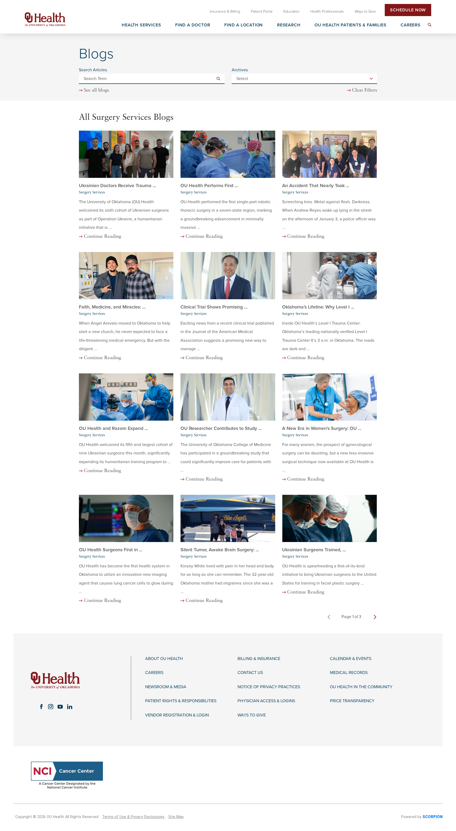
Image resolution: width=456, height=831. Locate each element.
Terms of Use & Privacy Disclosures (133, 817)
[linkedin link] (69, 706)
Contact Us (250, 672)
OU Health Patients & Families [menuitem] (350, 25)
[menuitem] (429, 24)
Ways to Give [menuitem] (365, 11)
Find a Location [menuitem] (243, 25)
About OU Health (164, 658)
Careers (154, 672)
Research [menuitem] (288, 25)
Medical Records (349, 672)
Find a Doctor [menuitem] (192, 25)
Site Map (176, 817)
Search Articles (93, 70)
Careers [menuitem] (411, 25)
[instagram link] (50, 706)
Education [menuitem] (291, 11)
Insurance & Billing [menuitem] (225, 11)
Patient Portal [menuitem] (261, 11)
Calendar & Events (350, 658)
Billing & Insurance (259, 658)
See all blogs (96, 90)
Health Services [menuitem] (141, 25)
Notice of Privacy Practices (269, 687)
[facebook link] (41, 706)
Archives (240, 70)
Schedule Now (408, 10)
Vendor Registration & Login (177, 715)
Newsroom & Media (165, 687)
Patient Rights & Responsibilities (180, 701)
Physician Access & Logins (266, 701)
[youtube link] (60, 706)
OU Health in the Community (361, 687)
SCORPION (432, 817)
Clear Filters (364, 90)
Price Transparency (352, 701)
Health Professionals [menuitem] (327, 11)
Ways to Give (252, 715)
